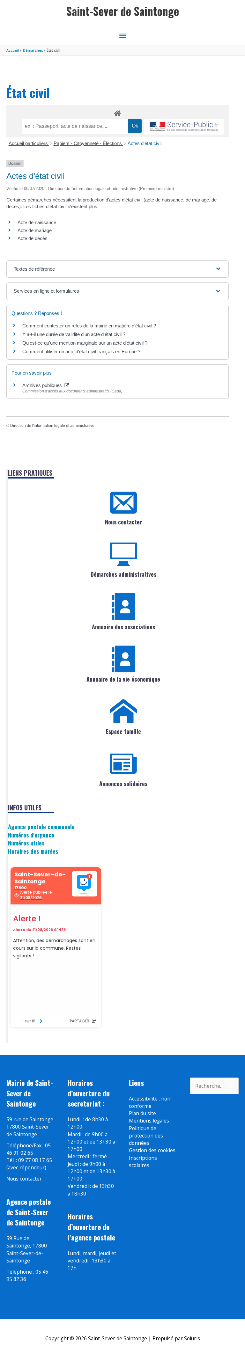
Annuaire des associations (123, 627)
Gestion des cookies (152, 1150)
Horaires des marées (33, 851)
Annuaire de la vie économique (123, 679)
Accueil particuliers (29, 143)
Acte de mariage (35, 230)
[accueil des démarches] (117, 112)
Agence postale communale (41, 826)
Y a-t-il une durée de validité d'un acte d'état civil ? (73, 334)
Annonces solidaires (123, 783)
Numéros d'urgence (31, 834)
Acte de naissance (37, 222)
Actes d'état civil (144, 143)
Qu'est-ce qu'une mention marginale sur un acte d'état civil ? (84, 343)
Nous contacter (123, 522)
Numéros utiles (26, 842)
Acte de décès (33, 238)
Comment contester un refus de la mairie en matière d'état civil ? (89, 325)
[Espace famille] (123, 711)
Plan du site (142, 1113)
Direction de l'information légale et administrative (52, 425)
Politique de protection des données (146, 1136)
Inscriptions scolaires (143, 1161)
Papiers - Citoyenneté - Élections (88, 143)
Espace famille (123, 731)
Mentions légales (149, 1120)
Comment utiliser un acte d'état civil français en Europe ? (81, 351)
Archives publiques (42, 385)
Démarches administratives (123, 574)
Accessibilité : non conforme (149, 1102)
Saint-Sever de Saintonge (122, 11)
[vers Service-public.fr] (184, 127)
